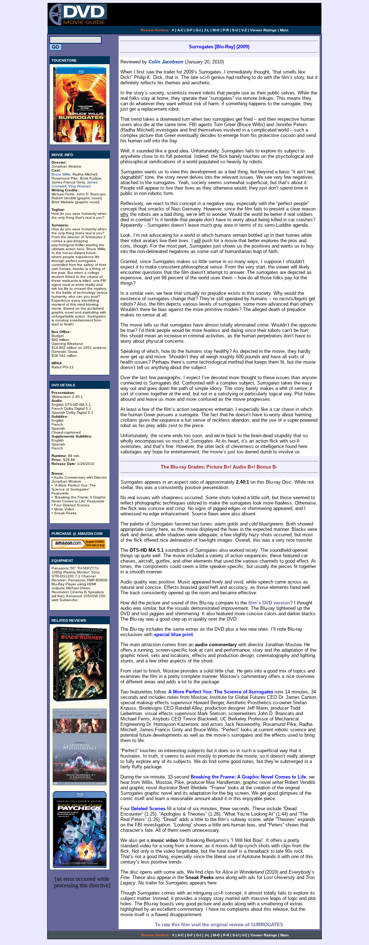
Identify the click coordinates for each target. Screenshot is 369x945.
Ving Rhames (79, 186)
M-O (216, 30)
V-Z (244, 30)
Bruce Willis (61, 174)
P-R (226, 30)
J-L (206, 30)
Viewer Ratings (263, 30)
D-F (189, 30)
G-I (198, 30)
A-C (180, 30)
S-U (235, 30)
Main (284, 30)
